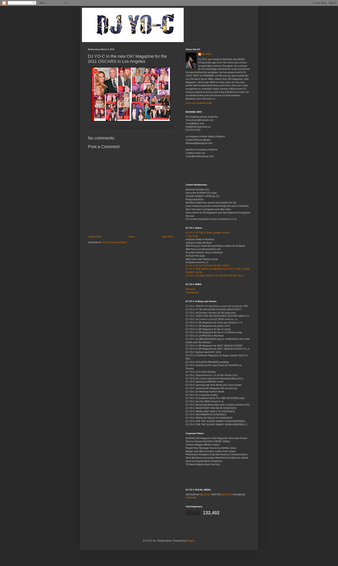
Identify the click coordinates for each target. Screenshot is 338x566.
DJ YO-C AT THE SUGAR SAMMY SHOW (207, 232)
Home (131, 236)
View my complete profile (199, 103)
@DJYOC (205, 494)
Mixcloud (190, 289)
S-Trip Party (192, 236)
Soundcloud (192, 292)
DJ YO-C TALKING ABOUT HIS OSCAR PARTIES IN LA (215, 275)
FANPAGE (191, 497)
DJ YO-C (207, 54)
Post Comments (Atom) (114, 242)
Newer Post (95, 236)
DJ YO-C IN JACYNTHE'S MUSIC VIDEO (207, 265)
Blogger (190, 540)
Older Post (167, 236)
